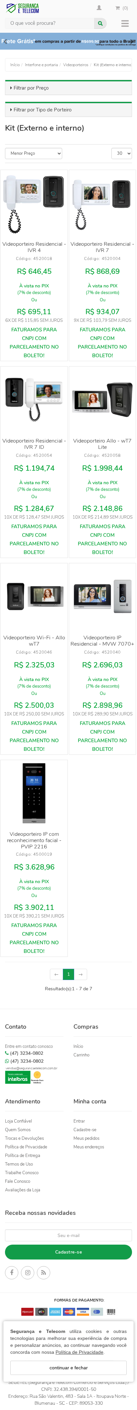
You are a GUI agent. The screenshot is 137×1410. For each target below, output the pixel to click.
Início (78, 1046)
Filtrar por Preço (31, 88)
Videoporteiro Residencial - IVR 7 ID (34, 444)
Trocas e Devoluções (24, 1138)
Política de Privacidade (79, 1352)
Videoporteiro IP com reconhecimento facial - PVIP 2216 (34, 840)
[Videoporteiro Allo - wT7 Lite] (102, 399)
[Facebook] (11, 1273)
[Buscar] (100, 23)
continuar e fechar (69, 1367)
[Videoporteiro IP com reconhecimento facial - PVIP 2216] (34, 793)
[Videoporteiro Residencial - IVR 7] (102, 203)
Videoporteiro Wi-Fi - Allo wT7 (34, 641)
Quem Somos (18, 1130)
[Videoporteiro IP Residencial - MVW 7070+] (102, 596)
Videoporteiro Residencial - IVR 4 (34, 247)
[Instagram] (27, 1273)
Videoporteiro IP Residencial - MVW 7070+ (102, 641)
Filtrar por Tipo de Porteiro (42, 110)
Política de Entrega (22, 1156)
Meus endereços (88, 1147)
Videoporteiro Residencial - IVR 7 (102, 247)
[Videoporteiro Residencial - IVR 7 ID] (34, 399)
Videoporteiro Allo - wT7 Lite (102, 444)
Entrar (79, 1121)
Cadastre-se (84, 1130)
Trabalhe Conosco (22, 1173)
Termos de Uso (19, 1164)
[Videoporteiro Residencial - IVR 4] (34, 203)
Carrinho (81, 1055)
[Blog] (43, 1273)
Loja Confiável (18, 1121)
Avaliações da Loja (22, 1190)
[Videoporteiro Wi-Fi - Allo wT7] (34, 596)
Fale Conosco (17, 1181)
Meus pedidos (86, 1138)
